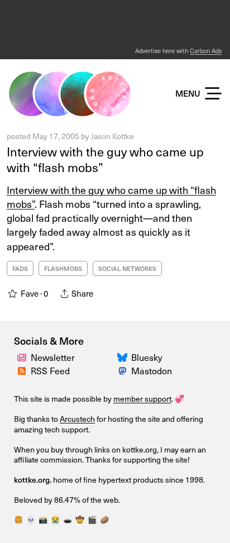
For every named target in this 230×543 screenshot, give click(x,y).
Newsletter (53, 357)
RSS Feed (50, 370)
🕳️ (67, 519)
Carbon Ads (206, 50)
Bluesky (146, 357)
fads (20, 268)
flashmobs (63, 268)
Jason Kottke (112, 136)
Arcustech (77, 419)
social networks (127, 268)
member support (142, 398)
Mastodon (151, 370)
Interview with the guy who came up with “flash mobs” (105, 159)
